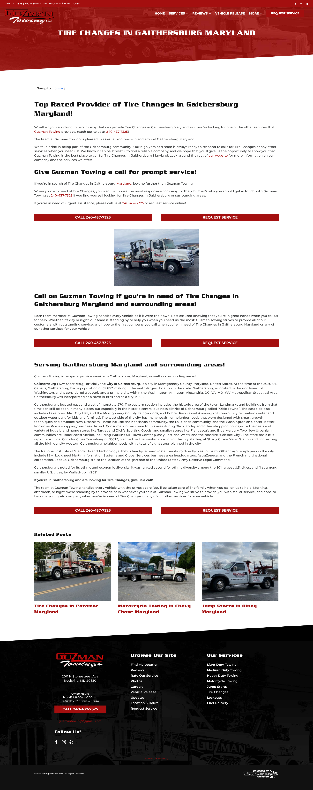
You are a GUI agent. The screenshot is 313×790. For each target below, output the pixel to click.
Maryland (123, 183)
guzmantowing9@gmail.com (80, 721)
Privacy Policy (161, 758)
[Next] (276, 578)
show (60, 88)
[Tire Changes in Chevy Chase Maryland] (240, 571)
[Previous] (36, 578)
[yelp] (71, 742)
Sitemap (149, 758)
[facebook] (56, 742)
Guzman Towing (47, 132)
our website (218, 155)
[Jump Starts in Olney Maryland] (156, 571)
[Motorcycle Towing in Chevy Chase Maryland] (72, 571)
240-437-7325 (13, 3)
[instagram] (64, 742)
